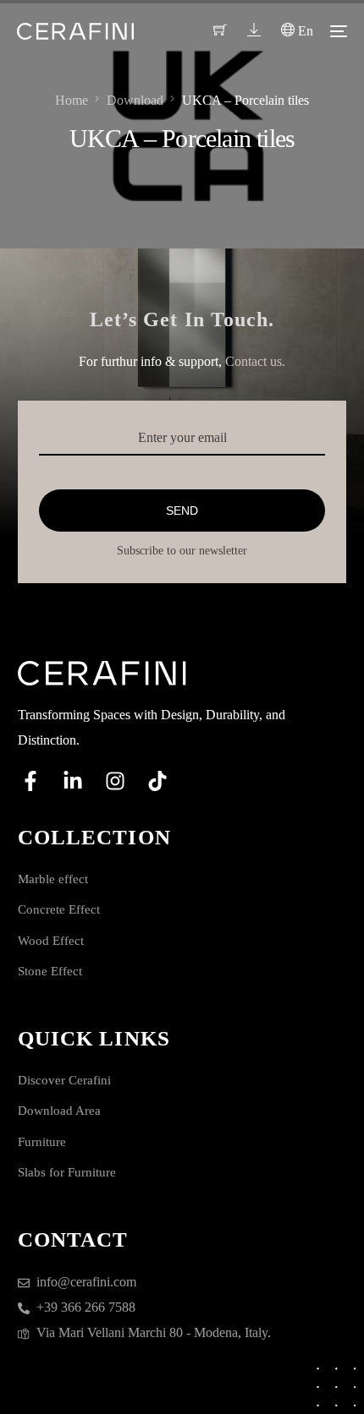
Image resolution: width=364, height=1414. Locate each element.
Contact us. (255, 361)
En (304, 31)
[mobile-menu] (338, 31)
